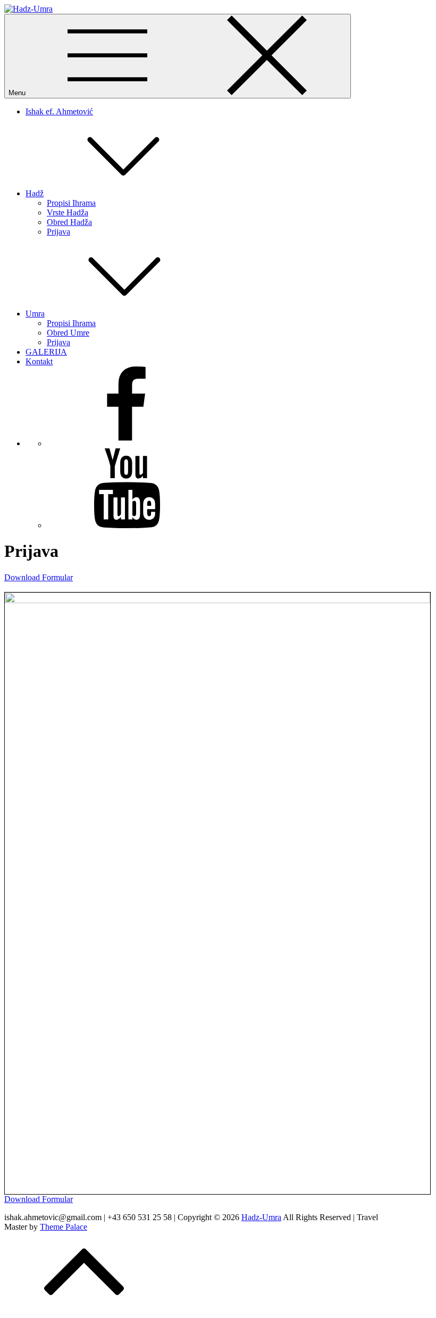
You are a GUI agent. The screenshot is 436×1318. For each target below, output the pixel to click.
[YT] (126, 525)
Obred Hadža (69, 222)
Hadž (35, 193)
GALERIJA (46, 351)
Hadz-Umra (261, 1217)
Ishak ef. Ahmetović (59, 111)
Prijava (58, 231)
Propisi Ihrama (71, 202)
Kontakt (39, 361)
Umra (35, 313)
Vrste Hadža (67, 212)
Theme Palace (63, 1226)
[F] (126, 443)
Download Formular (38, 577)
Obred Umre (68, 332)
